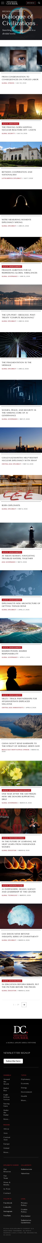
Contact (7, 1193)
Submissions (26, 1169)
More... (7, 1119)
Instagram (8, 1211)
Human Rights (18, 707)
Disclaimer (26, 1216)
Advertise (25, 1174)
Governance (13, 276)
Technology (13, 895)
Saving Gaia (6, 1105)
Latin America (7, 178)
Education (12, 850)
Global (4, 83)
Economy (25, 1084)
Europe (7, 1144)
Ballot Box (6, 1089)
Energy (24, 1088)
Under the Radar (6, 1112)
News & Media (7, 1183)
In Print (7, 1189)
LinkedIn (7, 1207)
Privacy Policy (24, 1204)
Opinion (11, 83)
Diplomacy (17, 178)
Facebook (8, 1203)
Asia (3, 562)
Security (11, 133)
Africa (6, 1129)
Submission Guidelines (26, 1221)
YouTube (7, 1216)
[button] (14, 11)
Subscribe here (13, 1061)
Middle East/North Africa (12, 749)
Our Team (6, 1177)
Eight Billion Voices (7, 1097)
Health (24, 1096)
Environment (26, 1092)
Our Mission (7, 1170)
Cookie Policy (24, 1211)
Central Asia (7, 464)
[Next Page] (24, 1004)
